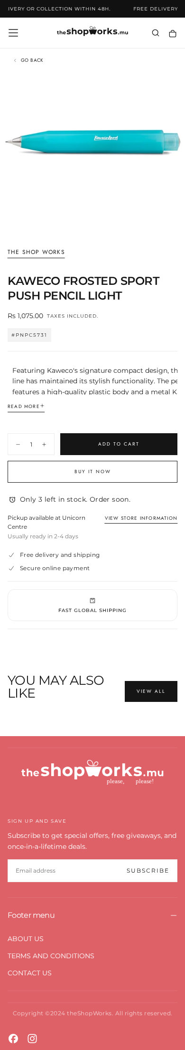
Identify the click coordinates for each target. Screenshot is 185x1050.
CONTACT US (30, 973)
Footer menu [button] (31, 915)
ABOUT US (26, 938)
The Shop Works (36, 252)
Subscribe (148, 870)
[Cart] (172, 33)
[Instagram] (32, 1038)
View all (151, 691)
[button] (13, 33)
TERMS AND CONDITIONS (51, 956)
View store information (141, 518)
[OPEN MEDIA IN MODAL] (172, 222)
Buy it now (92, 471)
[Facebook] (13, 1038)
